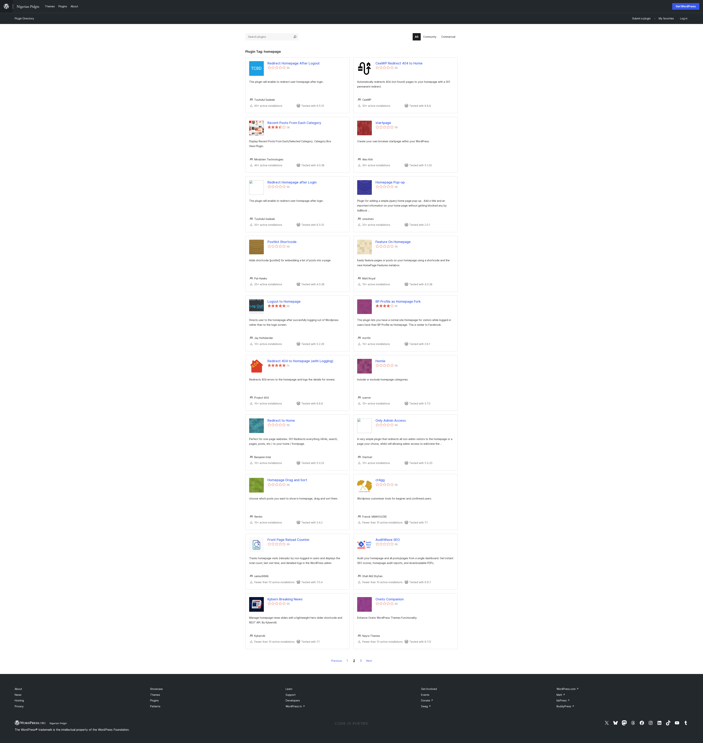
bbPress (563, 700)
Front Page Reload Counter (288, 540)
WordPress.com (568, 688)
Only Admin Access (390, 420)
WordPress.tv (295, 706)
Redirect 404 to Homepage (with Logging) (300, 361)
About (18, 688)
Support (290, 694)
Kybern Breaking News (285, 599)
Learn (289, 688)
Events (425, 694)
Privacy (19, 706)
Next (369, 660)
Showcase (156, 688)
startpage (383, 123)
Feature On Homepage (393, 242)
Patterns (155, 706)
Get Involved (429, 688)
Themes (155, 694)
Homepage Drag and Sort (287, 480)
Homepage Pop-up (390, 182)
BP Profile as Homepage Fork (398, 301)
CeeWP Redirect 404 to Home (399, 63)
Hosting (19, 700)
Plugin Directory (24, 18)
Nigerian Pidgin (58, 723)
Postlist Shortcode (282, 242)
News (18, 694)
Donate (427, 700)
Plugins (154, 700)
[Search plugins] (295, 36)
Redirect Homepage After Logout (293, 63)
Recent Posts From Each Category (294, 123)
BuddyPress (565, 706)
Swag (426, 706)
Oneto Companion (389, 599)
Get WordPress (686, 6)
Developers (293, 700)
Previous (336, 660)
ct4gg (380, 480)
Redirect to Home (281, 420)
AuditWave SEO (387, 540)
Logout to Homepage (284, 301)
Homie (380, 361)
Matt (561, 694)
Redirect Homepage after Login (292, 182)
